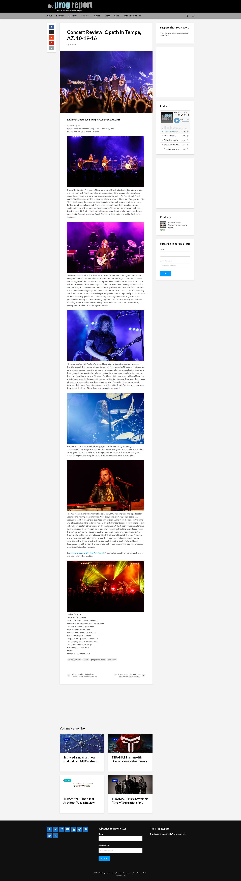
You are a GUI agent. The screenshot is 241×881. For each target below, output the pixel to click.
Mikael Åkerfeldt (74, 659)
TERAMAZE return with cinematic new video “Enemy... (130, 759)
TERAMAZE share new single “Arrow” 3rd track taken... (130, 800)
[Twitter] (55, 829)
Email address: (165, 261)
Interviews (72, 16)
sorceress (112, 659)
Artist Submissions (132, 16)
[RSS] (55, 835)
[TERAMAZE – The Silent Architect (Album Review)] (82, 784)
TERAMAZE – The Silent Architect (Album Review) (79, 800)
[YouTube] (73, 829)
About (107, 16)
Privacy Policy (120, 875)
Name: (162, 249)
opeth (85, 659)
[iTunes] (79, 829)
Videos (97, 16)
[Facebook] (49, 829)
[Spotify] (85, 829)
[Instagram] (61, 829)
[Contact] (67, 829)
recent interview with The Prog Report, (87, 553)
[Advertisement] (148, 6)
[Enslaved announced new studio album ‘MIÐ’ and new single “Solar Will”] (82, 743)
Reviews (60, 16)
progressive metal (98, 659)
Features (85, 16)
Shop (116, 16)
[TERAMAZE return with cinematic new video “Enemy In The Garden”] (130, 743)
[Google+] (49, 835)
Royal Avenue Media (140, 873)
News (49, 16)
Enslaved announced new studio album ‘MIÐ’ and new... (81, 759)
